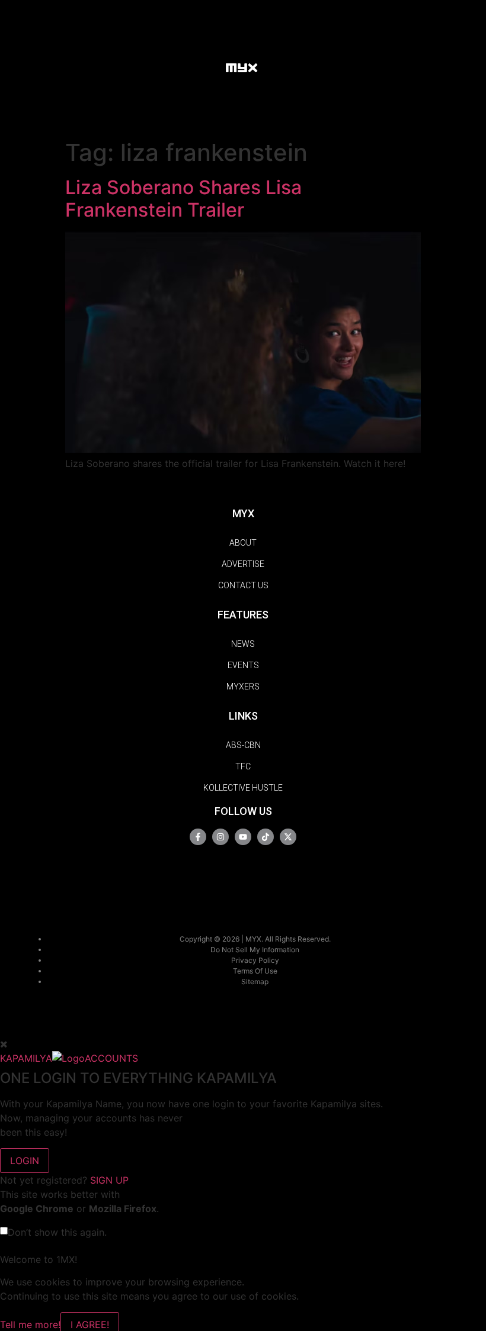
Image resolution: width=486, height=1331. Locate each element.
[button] (204, 66)
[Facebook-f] (198, 837)
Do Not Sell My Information (254, 949)
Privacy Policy (255, 960)
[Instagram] (220, 837)
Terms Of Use (255, 970)
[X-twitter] (288, 837)
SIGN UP (109, 1180)
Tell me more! (30, 1324)
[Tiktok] (265, 837)
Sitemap (254, 981)
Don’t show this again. (57, 1232)
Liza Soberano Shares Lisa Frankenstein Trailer (183, 198)
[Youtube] (243, 837)
